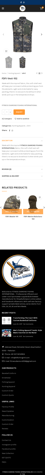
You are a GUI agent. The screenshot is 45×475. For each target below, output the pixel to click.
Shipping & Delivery (10, 176)
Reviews (5, 429)
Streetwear (6, 378)
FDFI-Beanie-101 (12, 216)
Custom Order (7, 391)
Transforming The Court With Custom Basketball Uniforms (25, 319)
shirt (24, 73)
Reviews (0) (6, 169)
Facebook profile (9, 449)
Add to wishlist (23, 119)
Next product (42, 73)
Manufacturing (8, 415)
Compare (8, 119)
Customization (8, 420)
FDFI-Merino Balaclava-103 (33, 218)
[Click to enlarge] (6, 51)
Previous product (37, 73)
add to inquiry (12, 211)
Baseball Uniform (9, 373)
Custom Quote (8, 395)
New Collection (8, 453)
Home (4, 73)
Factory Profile (8, 407)
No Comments (28, 324)
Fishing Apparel (8, 382)
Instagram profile (9, 445)
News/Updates (8, 411)
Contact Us (6, 440)
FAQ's (4, 462)
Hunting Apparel (14, 73)
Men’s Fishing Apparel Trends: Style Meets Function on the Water (27, 331)
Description (7, 140)
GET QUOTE (6, 458)
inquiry (19, 112)
